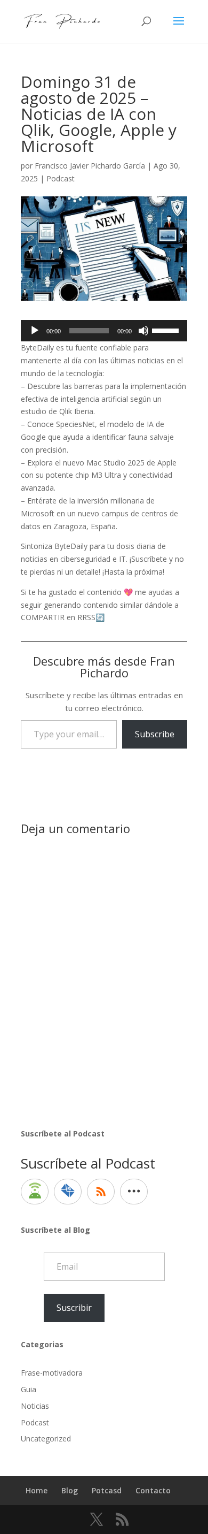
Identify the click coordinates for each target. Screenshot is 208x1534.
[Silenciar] (143, 330)
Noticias (35, 1406)
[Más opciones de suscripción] (134, 1191)
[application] (104, 330)
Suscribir (74, 1308)
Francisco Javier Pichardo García (90, 166)
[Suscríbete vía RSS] (101, 1191)
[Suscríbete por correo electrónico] (68, 1191)
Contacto (153, 1490)
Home (36, 1490)
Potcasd (107, 1490)
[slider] (167, 329)
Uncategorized (46, 1438)
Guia (28, 1389)
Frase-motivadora (52, 1373)
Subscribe (154, 734)
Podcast (60, 178)
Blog (69, 1490)
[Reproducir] (34, 330)
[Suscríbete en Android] (35, 1191)
